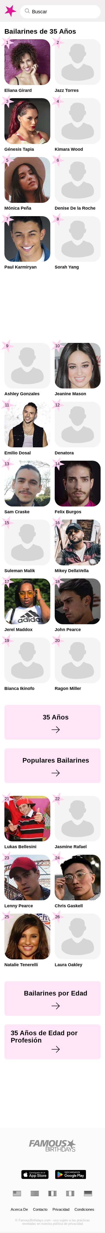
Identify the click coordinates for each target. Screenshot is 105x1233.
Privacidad (60, 1209)
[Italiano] (70, 1193)
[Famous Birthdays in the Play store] (70, 1174)
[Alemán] (88, 1193)
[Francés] (52, 1193)
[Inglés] (17, 1193)
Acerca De (19, 1209)
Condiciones (84, 1209)
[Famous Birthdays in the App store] (35, 1174)
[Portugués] (35, 1193)
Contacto (40, 1209)
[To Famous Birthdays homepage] (10, 11)
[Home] (52, 1145)
